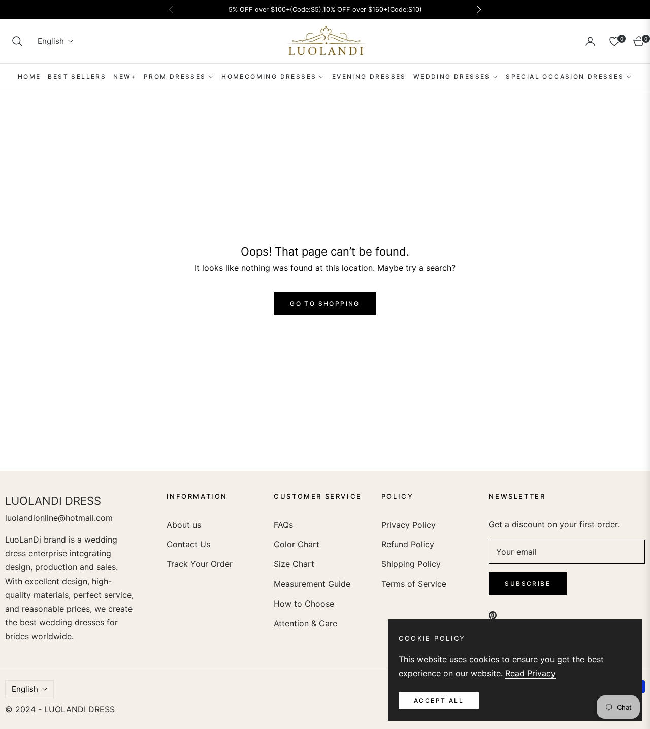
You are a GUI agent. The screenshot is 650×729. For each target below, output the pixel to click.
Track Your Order (200, 564)
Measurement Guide (312, 584)
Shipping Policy (411, 564)
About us (184, 525)
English (51, 41)
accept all (439, 700)
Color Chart (296, 544)
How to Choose (304, 603)
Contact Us (188, 544)
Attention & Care (305, 623)
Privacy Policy (408, 525)
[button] (17, 41)
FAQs (283, 525)
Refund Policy (407, 544)
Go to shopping (325, 303)
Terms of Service (413, 584)
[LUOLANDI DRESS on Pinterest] (493, 615)
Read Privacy (530, 673)
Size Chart (294, 564)
